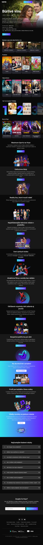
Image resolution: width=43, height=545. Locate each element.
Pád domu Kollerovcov (7, 135)
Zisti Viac (21, 151)
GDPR (26, 524)
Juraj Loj (13, 30)
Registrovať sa (6, 34)
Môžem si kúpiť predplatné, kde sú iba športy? (17, 487)
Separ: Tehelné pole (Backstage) (36, 136)
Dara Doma (16, 135)
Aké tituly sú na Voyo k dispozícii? (14, 467)
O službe (18, 522)
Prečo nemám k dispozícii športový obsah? (16, 472)
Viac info (24, 22)
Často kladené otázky (11, 522)
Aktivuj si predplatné (21, 288)
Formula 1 (15, 255)
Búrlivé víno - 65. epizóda (21, 50)
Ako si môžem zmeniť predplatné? (14, 477)
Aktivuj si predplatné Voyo (32, 508)
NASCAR (31, 255)
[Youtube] (25, 519)
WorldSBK (20, 257)
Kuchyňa (16, 71)
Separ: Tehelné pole (26, 135)
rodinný (4, 15)
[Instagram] (22, 519)
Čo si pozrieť (34, 522)
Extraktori (36, 94)
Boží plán (26, 94)
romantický (8, 15)
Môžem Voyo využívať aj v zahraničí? (14, 452)
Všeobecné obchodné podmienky (17, 524)
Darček (8, 524)
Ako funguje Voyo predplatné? (13, 447)
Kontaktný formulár (32, 524)
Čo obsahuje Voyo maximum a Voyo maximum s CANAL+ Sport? (21, 482)
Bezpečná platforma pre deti (20, 337)
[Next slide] (41, 48)
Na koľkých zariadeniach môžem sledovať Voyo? (17, 457)
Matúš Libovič (8, 29)
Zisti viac (21, 179)
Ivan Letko (31, 30)
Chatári (26, 71)
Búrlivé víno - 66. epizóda (8, 50)
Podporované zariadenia (25, 522)
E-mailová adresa (9, 508)
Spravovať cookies (24, 526)
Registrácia (28, 2)
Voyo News (17, 526)
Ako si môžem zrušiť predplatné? (13, 462)
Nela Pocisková (8, 30)
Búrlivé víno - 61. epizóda (34, 50)
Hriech (7, 94)
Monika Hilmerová (25, 30)
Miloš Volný (14, 29)
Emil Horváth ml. (18, 30)
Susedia (7, 71)
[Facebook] (19, 519)
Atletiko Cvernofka (36, 71)
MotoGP (26, 255)
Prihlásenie (37, 2)
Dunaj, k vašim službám (16, 94)
